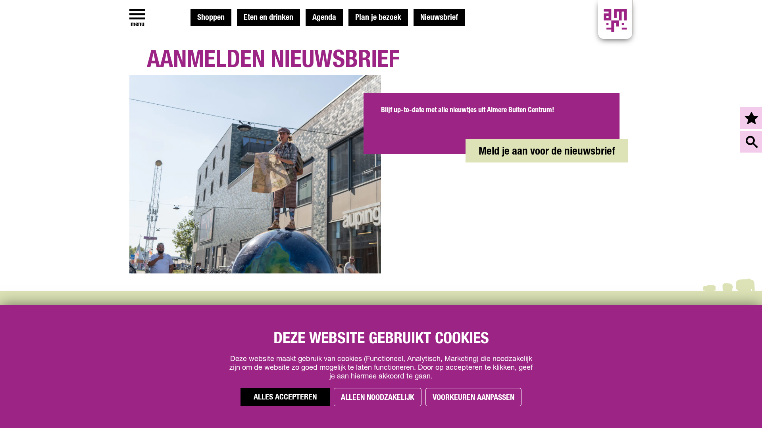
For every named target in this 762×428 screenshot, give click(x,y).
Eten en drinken (268, 17)
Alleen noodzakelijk (377, 397)
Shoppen (211, 17)
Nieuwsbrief (439, 17)
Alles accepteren (285, 397)
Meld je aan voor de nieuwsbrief (547, 151)
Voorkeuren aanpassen (473, 397)
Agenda (324, 17)
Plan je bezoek (378, 17)
